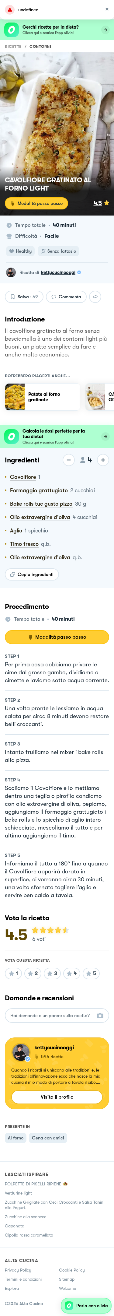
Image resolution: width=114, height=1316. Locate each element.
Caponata (14, 1225)
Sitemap (66, 1279)
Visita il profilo (57, 1097)
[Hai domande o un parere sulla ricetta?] (51, 1015)
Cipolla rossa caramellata (29, 1235)
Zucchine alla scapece (25, 1216)
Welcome (67, 1288)
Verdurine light (18, 1193)
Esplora (12, 1288)
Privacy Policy (18, 1270)
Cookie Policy (72, 1270)
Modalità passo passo (40, 203)
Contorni (40, 46)
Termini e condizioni (23, 1279)
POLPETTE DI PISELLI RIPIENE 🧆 (36, 1183)
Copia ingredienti (36, 574)
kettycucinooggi (58, 272)
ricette (13, 46)
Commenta (70, 297)
